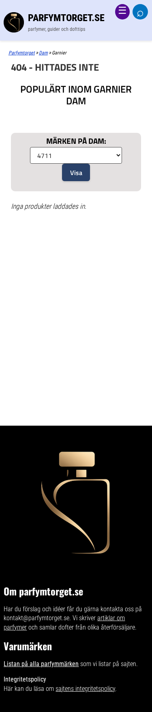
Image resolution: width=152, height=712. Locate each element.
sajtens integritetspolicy (85, 689)
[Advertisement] (76, 249)
